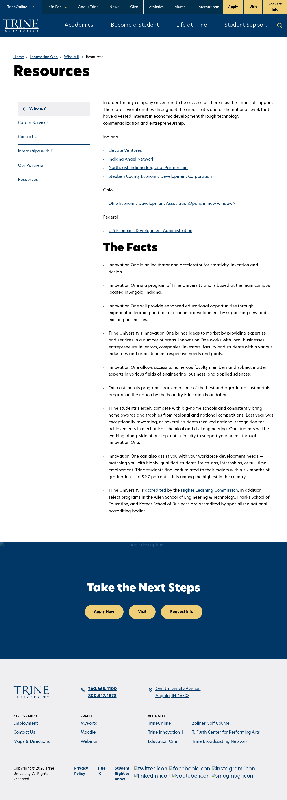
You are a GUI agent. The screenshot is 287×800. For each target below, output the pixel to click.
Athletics (156, 7)
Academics (79, 25)
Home (18, 57)
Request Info (275, 7)
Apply (233, 7)
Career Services (33, 123)
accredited (155, 491)
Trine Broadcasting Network (220, 742)
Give (134, 7)
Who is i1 (71, 57)
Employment (25, 724)
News (114, 7)
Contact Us (29, 137)
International (209, 7)
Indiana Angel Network (131, 160)
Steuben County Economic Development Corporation (160, 177)
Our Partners (30, 166)
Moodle (88, 733)
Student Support (245, 25)
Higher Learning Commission (209, 491)
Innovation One (44, 57)
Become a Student (135, 25)
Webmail (89, 742)
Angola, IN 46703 (172, 696)
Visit (253, 7)
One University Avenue (178, 689)
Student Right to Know (122, 774)
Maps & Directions (31, 742)
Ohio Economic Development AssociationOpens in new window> (172, 204)
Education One (162, 742)
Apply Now (104, 612)
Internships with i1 (36, 152)
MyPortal (90, 724)
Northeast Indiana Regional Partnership (148, 168)
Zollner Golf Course (211, 724)
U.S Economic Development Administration (150, 231)
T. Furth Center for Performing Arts (226, 733)
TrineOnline (159, 724)
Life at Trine (191, 25)
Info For (54, 7)
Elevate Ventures (125, 151)
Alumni (181, 7)
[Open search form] (280, 25)
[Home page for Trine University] (21, 25)
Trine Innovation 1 (165, 733)
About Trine (88, 7)
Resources (28, 180)
